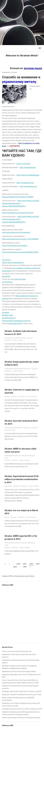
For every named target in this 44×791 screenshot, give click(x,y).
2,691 (25, 564)
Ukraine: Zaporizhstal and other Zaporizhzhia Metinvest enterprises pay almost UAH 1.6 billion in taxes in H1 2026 (20, 681)
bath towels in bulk (14, 323)
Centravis (7, 396)
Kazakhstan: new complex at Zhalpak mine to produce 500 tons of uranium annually (21, 704)
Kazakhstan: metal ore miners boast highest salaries (19, 671)
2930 (25, 567)
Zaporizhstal (8, 486)
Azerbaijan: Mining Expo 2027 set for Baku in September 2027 (22, 709)
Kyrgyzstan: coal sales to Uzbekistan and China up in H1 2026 (21, 694)
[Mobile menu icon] (39, 48)
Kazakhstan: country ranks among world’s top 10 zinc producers (19, 656)
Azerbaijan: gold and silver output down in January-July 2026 (21, 691)
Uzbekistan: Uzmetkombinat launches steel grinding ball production (20, 687)
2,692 (31, 564)
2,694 (15, 567)
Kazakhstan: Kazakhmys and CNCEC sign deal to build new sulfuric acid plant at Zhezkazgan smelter (21, 713)
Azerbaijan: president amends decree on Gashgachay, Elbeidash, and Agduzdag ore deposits (19, 667)
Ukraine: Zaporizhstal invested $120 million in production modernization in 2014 (21, 479)
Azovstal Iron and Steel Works (13, 427)
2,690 (18, 564)
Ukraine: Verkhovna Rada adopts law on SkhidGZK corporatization (18, 699)
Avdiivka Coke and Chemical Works (15, 338)
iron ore (7, 517)
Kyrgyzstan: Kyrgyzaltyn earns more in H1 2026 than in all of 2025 (21, 676)
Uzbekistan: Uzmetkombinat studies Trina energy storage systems (20, 661)
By (29, 338)
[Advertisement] (22, 22)
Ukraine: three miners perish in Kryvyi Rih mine (17, 651)
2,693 (37, 564)
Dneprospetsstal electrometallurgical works (17, 368)
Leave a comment (17, 340)
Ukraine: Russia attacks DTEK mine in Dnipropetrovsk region (21, 717)
